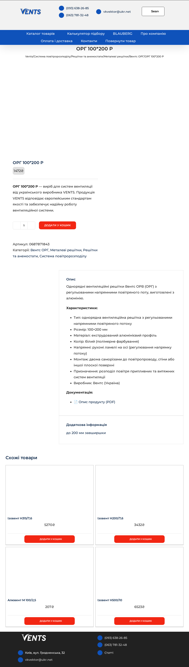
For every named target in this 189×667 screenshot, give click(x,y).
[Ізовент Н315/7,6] (49, 488)
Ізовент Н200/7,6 (110, 518)
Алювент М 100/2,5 (22, 600)
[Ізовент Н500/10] (139, 570)
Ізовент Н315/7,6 (20, 518)
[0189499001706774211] (48, 108)
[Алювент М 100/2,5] (49, 570)
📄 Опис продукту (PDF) (94, 402)
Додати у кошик (57, 225)
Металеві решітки (116, 56)
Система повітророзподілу (52, 56)
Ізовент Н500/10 (109, 600)
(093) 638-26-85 (77, 8)
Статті (109, 652)
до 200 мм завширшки (86, 433)
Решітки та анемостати (87, 56)
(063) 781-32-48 (77, 15)
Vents (29, 56)
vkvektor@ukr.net (117, 11)
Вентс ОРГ (136, 56)
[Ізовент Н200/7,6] (139, 488)
